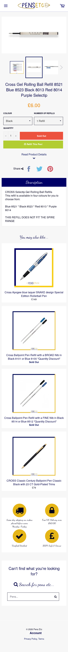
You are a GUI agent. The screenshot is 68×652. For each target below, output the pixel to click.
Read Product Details (34, 154)
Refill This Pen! (34, 144)
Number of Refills (44, 113)
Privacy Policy (30, 638)
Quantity (8, 128)
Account (36, 633)
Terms (41, 638)
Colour (7, 113)
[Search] (55, 597)
